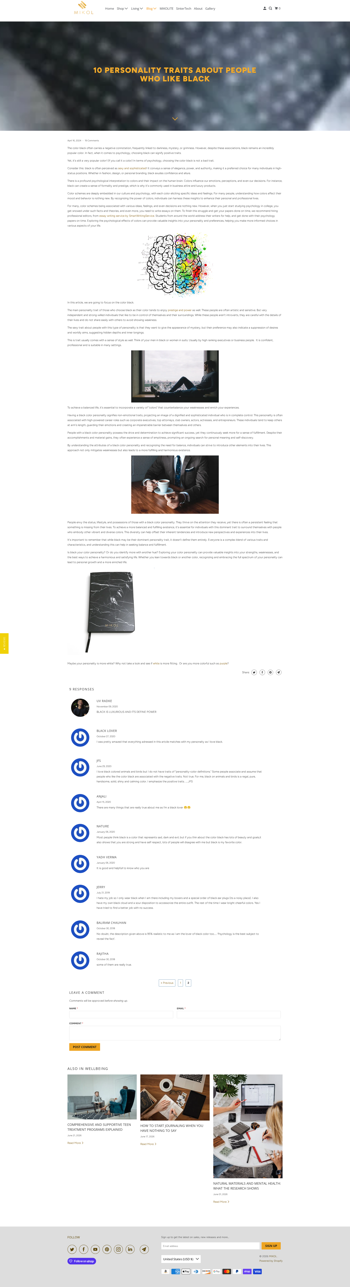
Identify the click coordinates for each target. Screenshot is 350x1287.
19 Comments (92, 140)
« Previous (167, 983)
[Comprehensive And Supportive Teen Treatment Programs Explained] (102, 1096)
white (156, 663)
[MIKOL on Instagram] (119, 1249)
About (198, 8)
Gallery (210, 8)
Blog (149, 8)
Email (181, 1008)
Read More (74, 1143)
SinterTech (183, 8)
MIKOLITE (166, 8)
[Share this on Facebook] (262, 672)
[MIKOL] (83, 8)
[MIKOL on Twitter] (72, 1249)
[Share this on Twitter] (253, 672)
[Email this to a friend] (278, 672)
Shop (121, 8)
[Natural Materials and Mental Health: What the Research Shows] (248, 1126)
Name (73, 1008)
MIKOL (273, 1256)
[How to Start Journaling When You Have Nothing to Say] (175, 1097)
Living (135, 8)
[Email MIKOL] (145, 1249)
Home (109, 8)
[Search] (270, 8)
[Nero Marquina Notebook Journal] (110, 655)
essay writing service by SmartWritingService (126, 215)
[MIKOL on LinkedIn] (131, 1249)
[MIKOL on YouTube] (96, 1249)
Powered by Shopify (271, 1260)
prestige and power (180, 310)
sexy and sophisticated (132, 168)
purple (223, 663)
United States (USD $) (178, 1259)
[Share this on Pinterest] (270, 672)
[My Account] (265, 8)
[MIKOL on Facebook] (84, 1249)
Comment (76, 1023)
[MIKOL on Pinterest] (107, 1249)
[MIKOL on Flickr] (138, 1249)
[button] (4, 643)
